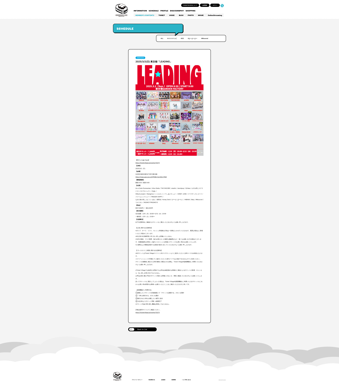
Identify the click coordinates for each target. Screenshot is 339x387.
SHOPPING (190, 10)
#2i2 (182, 38)
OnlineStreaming (215, 15)
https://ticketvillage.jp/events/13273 (148, 163)
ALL (162, 38)
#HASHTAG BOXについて (190, 5)
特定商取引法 (152, 379)
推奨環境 (174, 379)
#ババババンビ (172, 38)
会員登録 (204, 5)
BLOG (181, 15)
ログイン (215, 5)
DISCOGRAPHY (177, 10)
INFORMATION (140, 10)
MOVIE (201, 15)
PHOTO (191, 15)
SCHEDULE (154, 10)
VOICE (172, 15)
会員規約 (163, 379)
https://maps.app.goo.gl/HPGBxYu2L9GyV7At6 (151, 177)
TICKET (161, 15)
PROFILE (164, 10)
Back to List (142, 329)
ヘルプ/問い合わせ (186, 379)
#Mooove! (204, 38)
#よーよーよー (192, 38)
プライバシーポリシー (137, 379)
